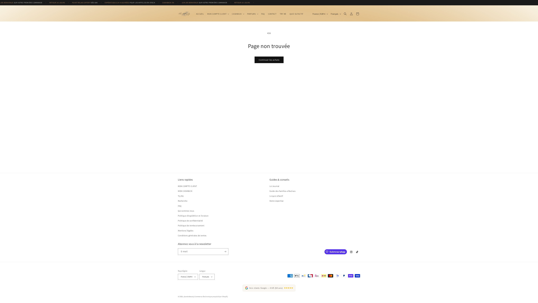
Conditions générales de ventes (192, 235)
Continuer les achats (269, 59)
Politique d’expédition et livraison (193, 215)
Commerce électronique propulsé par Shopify (211, 297)
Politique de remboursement (191, 225)
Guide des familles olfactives (282, 191)
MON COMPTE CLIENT (187, 186)
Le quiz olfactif (276, 196)
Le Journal (274, 186)
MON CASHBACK (185, 191)
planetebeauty (189, 297)
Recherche (182, 201)
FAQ (179, 206)
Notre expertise (277, 201)
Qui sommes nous (186, 211)
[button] (218, 14)
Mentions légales (185, 230)
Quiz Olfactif (296, 14)
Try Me (181, 196)
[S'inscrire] (225, 251)
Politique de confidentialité (190, 220)
